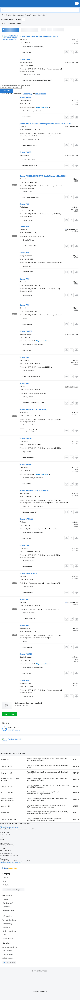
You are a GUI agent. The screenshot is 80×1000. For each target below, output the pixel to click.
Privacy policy (7, 924)
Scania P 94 (24, 227)
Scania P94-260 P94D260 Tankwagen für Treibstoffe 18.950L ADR (45, 124)
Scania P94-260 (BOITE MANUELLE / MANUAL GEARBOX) (43, 176)
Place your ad (9, 714)
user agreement (40, 94)
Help (4, 881)
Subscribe (6, 91)
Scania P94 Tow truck (28, 573)
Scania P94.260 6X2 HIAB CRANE (33, 409)
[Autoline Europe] (13, 3)
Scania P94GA (25, 152)
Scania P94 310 (26, 654)
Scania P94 (24, 204)
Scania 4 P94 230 (26, 519)
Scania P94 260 (26, 331)
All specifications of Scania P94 (10, 827)
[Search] (77, 10)
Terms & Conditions (9, 920)
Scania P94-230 (26, 59)
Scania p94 (24, 680)
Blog (4, 935)
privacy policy (27, 94)
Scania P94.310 (26, 438)
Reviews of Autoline (9, 931)
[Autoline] (2, 15)
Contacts (5, 885)
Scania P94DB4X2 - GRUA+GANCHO (34, 490)
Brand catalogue (8, 938)
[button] (77, 3)
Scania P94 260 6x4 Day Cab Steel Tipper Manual (39, 36)
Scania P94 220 (26, 97)
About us (5, 877)
